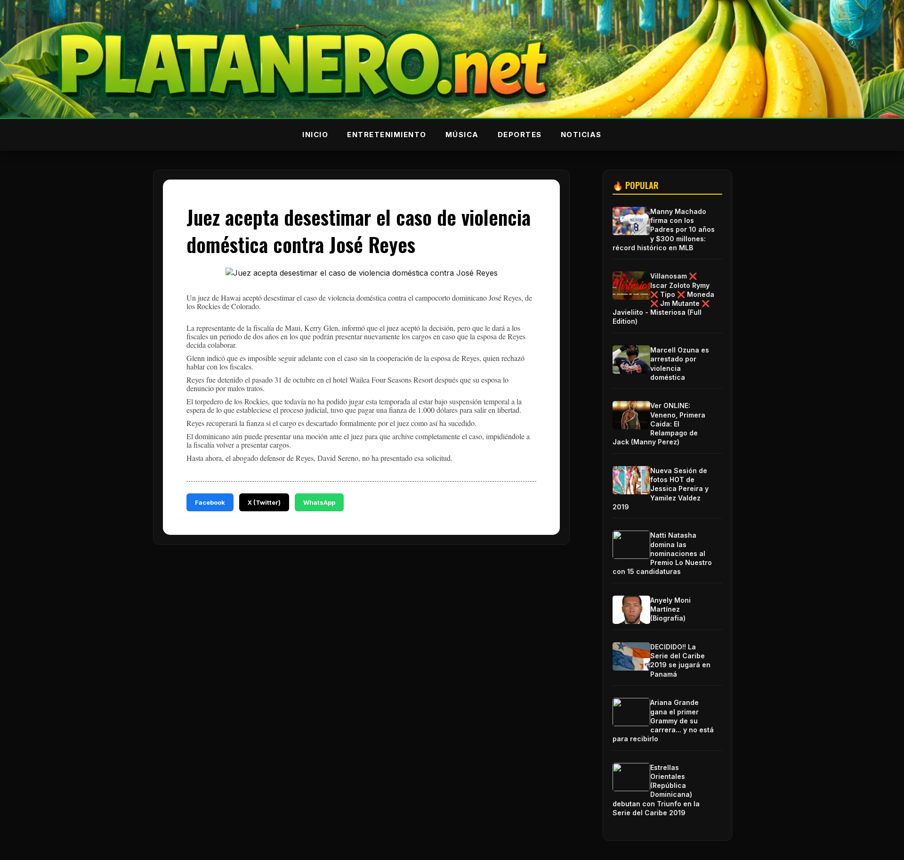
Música (462, 134)
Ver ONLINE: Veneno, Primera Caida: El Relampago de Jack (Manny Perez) (659, 423)
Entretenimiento (387, 134)
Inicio (315, 134)
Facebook (210, 502)
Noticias (581, 134)
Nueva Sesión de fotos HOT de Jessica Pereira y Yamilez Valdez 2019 (661, 489)
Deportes (520, 134)
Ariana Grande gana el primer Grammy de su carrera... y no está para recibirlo (663, 720)
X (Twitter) (264, 502)
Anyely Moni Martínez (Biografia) (670, 609)
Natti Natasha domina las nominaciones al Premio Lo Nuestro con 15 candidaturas (662, 553)
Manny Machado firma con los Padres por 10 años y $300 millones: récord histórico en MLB (664, 229)
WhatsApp (319, 502)
